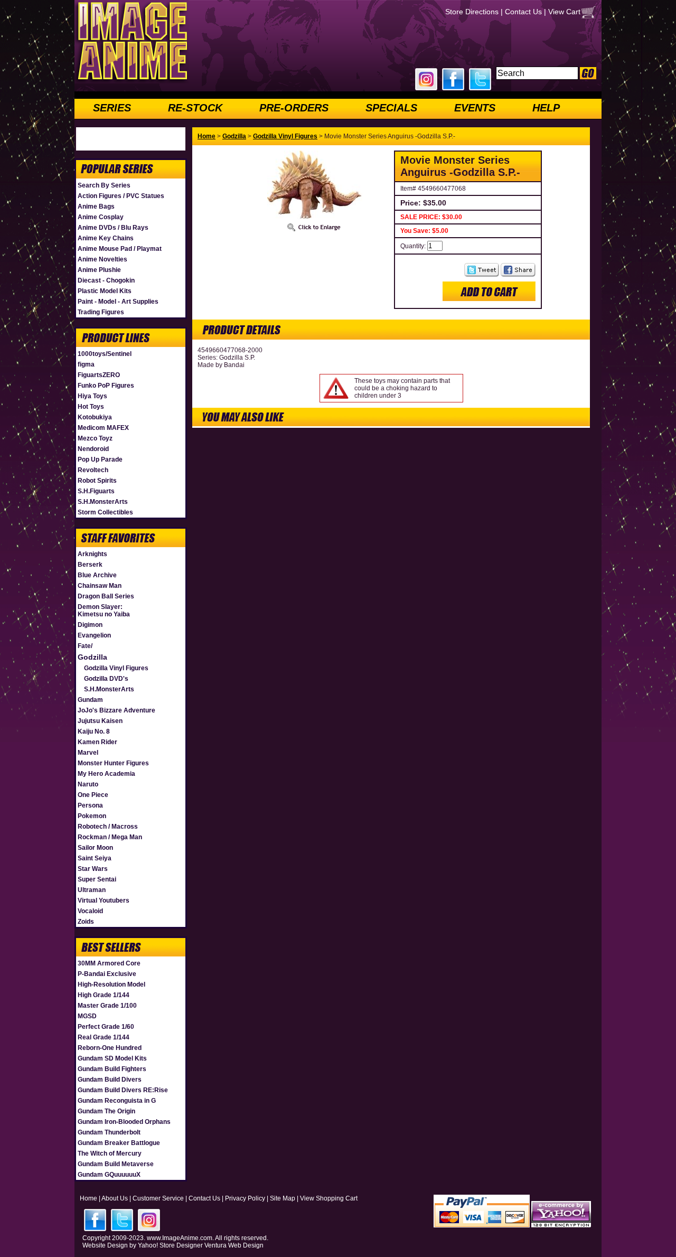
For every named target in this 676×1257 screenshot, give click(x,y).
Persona (90, 805)
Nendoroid (93, 449)
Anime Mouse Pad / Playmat (120, 248)
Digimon (90, 624)
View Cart (564, 11)
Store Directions (472, 11)
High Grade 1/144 (103, 995)
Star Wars (93, 869)
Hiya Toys (92, 396)
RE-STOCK (195, 108)
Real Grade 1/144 (103, 1037)
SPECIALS (391, 108)
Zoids (86, 921)
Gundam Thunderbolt (109, 1132)
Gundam (90, 699)
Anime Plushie (99, 270)
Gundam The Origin (106, 1111)
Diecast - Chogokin (106, 280)
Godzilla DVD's (106, 678)
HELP (546, 108)
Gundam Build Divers (110, 1079)
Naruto (88, 784)
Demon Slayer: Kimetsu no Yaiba (104, 610)
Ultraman (92, 890)
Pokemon (92, 816)
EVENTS (474, 108)
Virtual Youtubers (103, 900)
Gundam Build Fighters (112, 1069)
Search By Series (104, 185)
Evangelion (94, 635)
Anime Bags (96, 206)
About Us (114, 1198)
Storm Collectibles (105, 512)
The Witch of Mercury (110, 1153)
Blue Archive (97, 575)
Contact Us (523, 11)
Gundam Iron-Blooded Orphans (124, 1121)
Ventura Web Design (234, 1245)
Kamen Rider (97, 742)
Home (206, 136)
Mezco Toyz (95, 438)
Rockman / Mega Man (110, 837)
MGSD (87, 1016)
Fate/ (85, 646)
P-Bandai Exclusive (107, 974)
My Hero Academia (106, 773)
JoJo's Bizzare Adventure (116, 710)
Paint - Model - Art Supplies (118, 301)
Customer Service (158, 1198)
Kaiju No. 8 (94, 731)
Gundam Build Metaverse (116, 1164)
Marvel (88, 752)
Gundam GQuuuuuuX (109, 1174)
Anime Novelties (102, 259)
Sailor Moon (95, 847)
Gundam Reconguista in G (117, 1100)
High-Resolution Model (111, 984)
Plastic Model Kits (105, 291)
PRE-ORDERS (293, 108)
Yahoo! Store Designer (170, 1245)
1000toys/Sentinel (105, 354)
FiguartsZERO (99, 375)
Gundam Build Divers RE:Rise (123, 1090)
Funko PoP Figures (106, 385)
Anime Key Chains (106, 238)
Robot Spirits (97, 480)
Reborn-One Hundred (110, 1048)
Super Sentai (97, 879)
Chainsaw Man (99, 585)
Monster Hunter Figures (113, 763)
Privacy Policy (245, 1198)
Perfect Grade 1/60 (106, 1026)
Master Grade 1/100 (107, 1005)
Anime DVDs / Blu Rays (113, 227)
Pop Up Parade (100, 459)
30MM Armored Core (109, 963)
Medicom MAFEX (103, 427)
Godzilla (92, 657)
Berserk (90, 564)
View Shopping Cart (329, 1198)
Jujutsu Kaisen (100, 721)
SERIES (112, 108)
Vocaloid (90, 911)
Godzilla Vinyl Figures (116, 668)
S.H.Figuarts (96, 491)
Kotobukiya (95, 417)
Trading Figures (101, 312)
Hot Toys (91, 406)
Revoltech (93, 470)
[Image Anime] (131, 81)
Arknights (92, 554)
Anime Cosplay (101, 217)
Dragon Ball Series (106, 596)
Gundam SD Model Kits (112, 1058)
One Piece (93, 795)
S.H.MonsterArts (103, 501)
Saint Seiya (94, 858)
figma (86, 364)
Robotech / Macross (108, 826)
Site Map (282, 1198)
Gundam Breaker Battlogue (119, 1143)
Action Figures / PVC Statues (121, 196)
